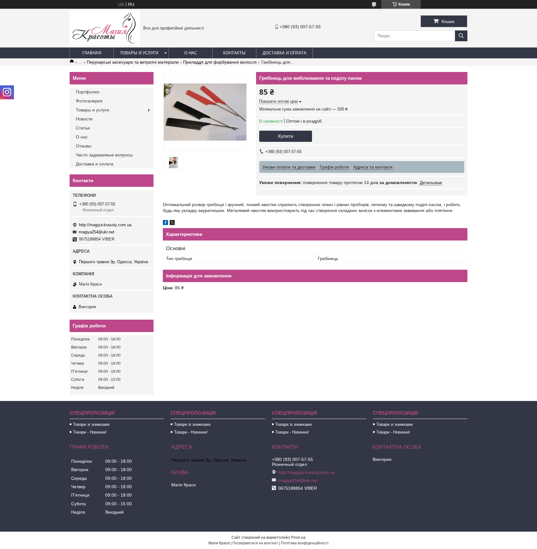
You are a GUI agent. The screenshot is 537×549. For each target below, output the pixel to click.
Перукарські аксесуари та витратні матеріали (133, 62)
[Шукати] (461, 35)
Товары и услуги (139, 53)
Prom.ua (298, 537)
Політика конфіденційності (304, 543)
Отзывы (83, 145)
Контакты (234, 53)
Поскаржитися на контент (255, 543)
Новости (84, 118)
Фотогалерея (89, 100)
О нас (190, 53)
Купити (285, 136)
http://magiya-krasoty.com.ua (105, 225)
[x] (172, 223)
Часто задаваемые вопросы (104, 154)
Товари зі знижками (91, 424)
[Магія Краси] (105, 43)
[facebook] (165, 223)
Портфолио (87, 91)
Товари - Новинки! (90, 432)
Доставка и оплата (284, 53)
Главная (91, 53)
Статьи (83, 127)
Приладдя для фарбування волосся (220, 62)
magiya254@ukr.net (96, 232)
